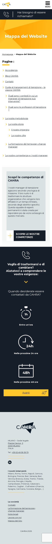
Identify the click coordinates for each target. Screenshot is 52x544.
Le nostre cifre (18, 135)
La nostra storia (16, 124)
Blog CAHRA (11, 76)
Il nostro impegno (20, 130)
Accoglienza (11, 70)
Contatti (9, 81)
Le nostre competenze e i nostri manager (26, 155)
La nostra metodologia (16, 118)
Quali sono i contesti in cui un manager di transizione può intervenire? (23, 99)
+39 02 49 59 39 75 (20, 452)
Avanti (26, 392)
